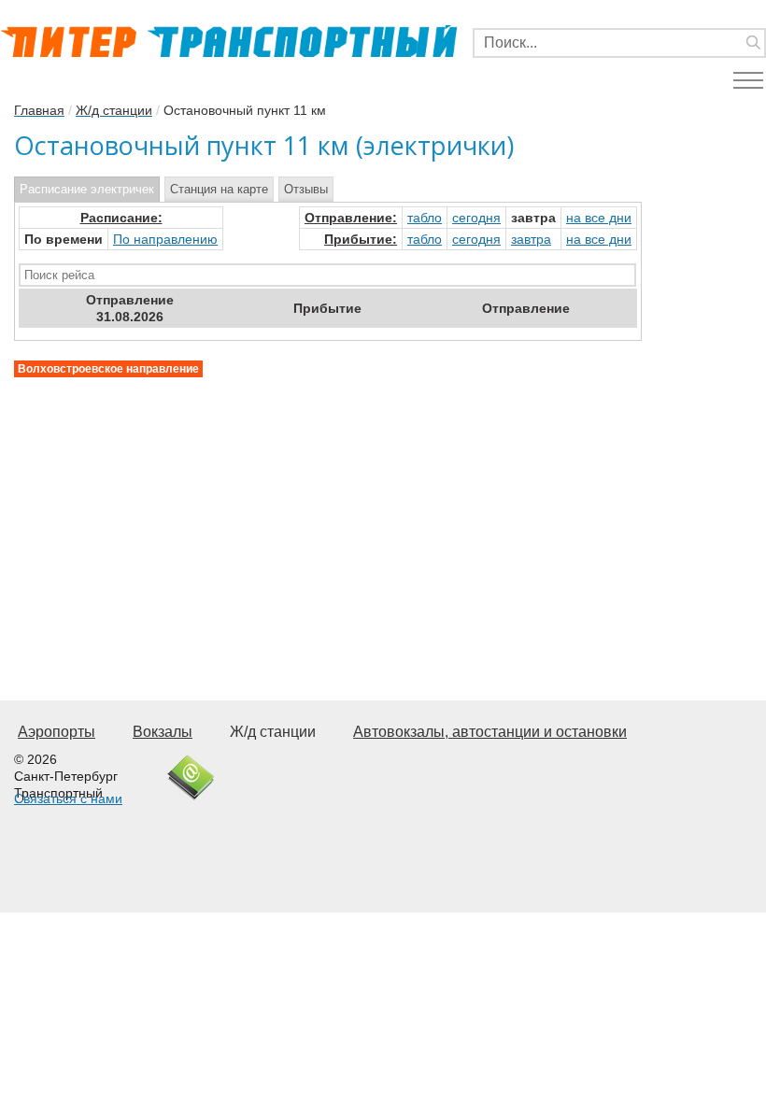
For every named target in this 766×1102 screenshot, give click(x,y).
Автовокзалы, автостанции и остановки (490, 732)
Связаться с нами (68, 798)
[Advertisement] (328, 508)
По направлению (165, 239)
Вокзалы (162, 732)
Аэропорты (56, 732)
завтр (531, 239)
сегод (476, 217)
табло (424, 217)
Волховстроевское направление (108, 368)
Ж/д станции (273, 732)
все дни (598, 217)
